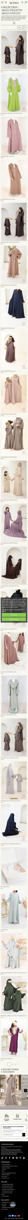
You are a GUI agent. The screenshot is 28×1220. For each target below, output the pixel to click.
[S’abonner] (23, 1134)
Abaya (12, 1152)
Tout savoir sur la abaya (7, 1187)
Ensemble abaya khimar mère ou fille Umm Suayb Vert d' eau (13, 972)
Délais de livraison (6, 1168)
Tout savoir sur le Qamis (7, 1192)
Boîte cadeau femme (5, 886)
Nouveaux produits (6, 1164)
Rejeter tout (14, 619)
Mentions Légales (6, 1174)
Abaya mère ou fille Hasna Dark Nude (8, 672)
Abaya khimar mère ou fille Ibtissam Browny (10, 70)
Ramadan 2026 (5, 1196)
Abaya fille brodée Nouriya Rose (7, 156)
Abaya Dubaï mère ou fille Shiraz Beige (9, 500)
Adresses (4, 1205)
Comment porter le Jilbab (7, 1186)
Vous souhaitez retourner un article (9, 1166)
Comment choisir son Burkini (8, 1189)
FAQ (3, 1171)
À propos (4, 1169)
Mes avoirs (4, 1204)
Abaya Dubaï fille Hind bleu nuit (7, 328)
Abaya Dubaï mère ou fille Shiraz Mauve (9, 543)
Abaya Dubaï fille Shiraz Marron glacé (9, 285)
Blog (3, 1194)
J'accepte (14, 615)
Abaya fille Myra (4, 929)
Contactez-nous (5, 1178)
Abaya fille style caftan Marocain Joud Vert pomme (11, 113)
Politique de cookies (7, 609)
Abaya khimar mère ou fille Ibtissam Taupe (10, 758)
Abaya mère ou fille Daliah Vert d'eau (8, 715)
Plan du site (4, 1176)
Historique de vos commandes (8, 1202)
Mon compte (5, 1209)
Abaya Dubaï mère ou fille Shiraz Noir (9, 629)
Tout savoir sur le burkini (7, 1191)
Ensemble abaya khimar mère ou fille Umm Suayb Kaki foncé (13, 1015)
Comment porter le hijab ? (7, 1184)
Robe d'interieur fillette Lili (6, 1058)
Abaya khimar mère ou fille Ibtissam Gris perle (10, 801)
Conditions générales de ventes (9, 1173)
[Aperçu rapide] (14, 69)
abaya (8, 17)
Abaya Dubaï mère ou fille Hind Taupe (9, 457)
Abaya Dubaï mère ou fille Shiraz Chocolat (10, 586)
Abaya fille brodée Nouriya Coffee (8, 199)
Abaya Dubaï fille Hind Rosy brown (8, 371)
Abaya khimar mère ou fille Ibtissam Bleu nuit (10, 844)
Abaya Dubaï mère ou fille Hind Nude (8, 414)
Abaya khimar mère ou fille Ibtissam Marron (10, 242)
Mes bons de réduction (7, 1207)
